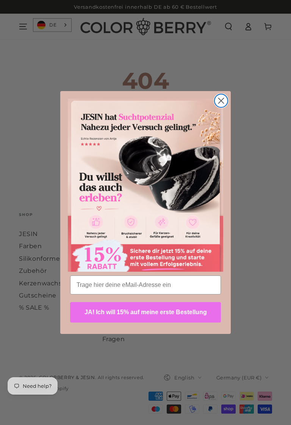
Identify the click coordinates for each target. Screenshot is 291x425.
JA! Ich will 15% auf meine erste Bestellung (145, 312)
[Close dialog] (221, 100)
